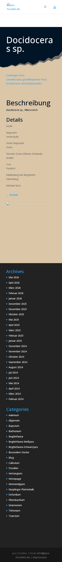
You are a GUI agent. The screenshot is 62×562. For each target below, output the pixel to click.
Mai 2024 (14, 383)
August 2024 (16, 367)
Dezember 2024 (18, 346)
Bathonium (15, 431)
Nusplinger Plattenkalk (21, 489)
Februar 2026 (16, 293)
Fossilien (13, 468)
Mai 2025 (14, 319)
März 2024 (15, 393)
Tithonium (14, 510)
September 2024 (18, 362)
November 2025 (18, 309)
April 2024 (14, 388)
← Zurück (12, 194)
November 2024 (18, 351)
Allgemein (14, 420)
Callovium (14, 463)
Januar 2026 (15, 298)
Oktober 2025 (16, 314)
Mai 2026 (14, 277)
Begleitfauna (16, 436)
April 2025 (14, 325)
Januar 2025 (15, 340)
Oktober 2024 (16, 356)
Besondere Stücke (19, 452)
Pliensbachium (17, 500)
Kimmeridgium (17, 484)
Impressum (40, 557)
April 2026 (14, 282)
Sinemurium (15, 505)
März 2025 (15, 330)
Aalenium (14, 415)
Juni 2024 (14, 377)
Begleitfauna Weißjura (21, 441)
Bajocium (14, 425)
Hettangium (15, 473)
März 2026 (15, 287)
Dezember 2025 (18, 303)
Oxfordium (15, 494)
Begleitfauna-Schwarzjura (23, 447)
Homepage (15, 478)
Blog (11, 457)
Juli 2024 (13, 372)
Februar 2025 (16, 335)
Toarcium (14, 515)
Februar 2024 (16, 399)
